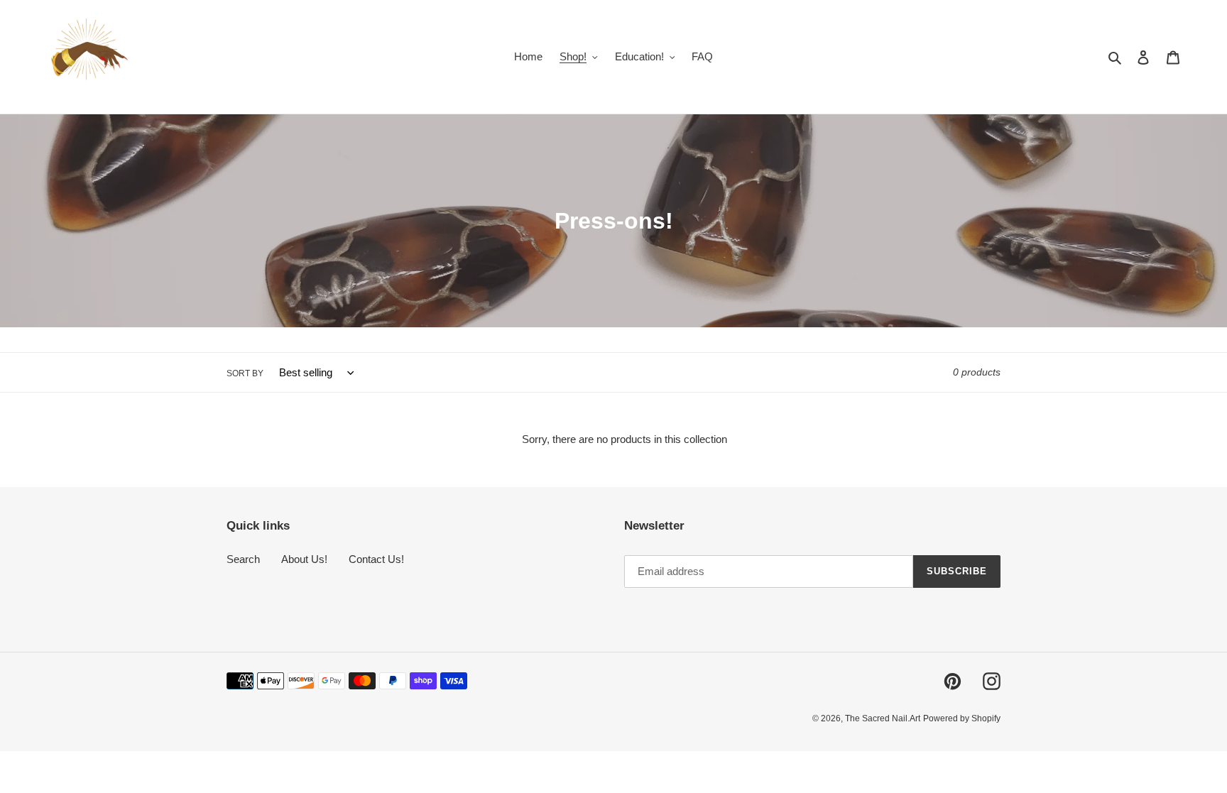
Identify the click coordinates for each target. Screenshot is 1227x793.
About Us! (304, 559)
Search (243, 559)
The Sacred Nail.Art (882, 718)
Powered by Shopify (961, 718)
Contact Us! (376, 559)
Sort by (245, 373)
